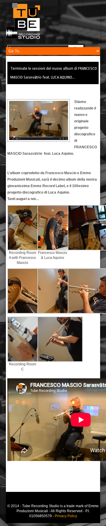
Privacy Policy (66, 516)
